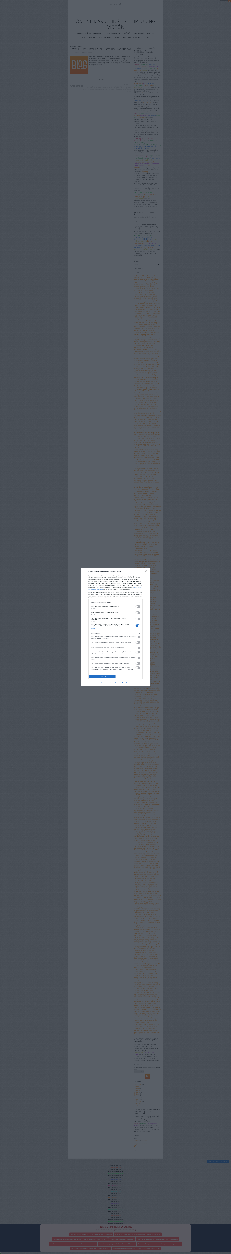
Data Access (115, 682)
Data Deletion (105, 682)
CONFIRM (102, 676)
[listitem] (115, 603)
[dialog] (115, 627)
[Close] (146, 571)
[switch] (138, 606)
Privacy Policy (126, 682)
